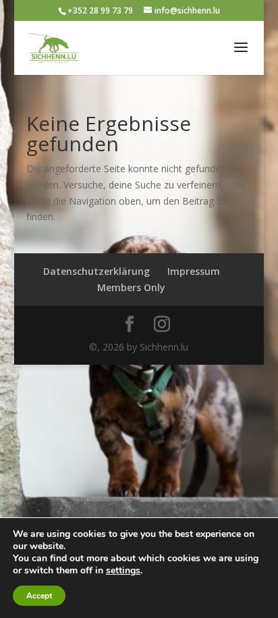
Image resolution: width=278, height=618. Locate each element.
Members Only (131, 287)
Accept (39, 595)
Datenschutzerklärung (96, 271)
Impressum (193, 271)
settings (123, 571)
